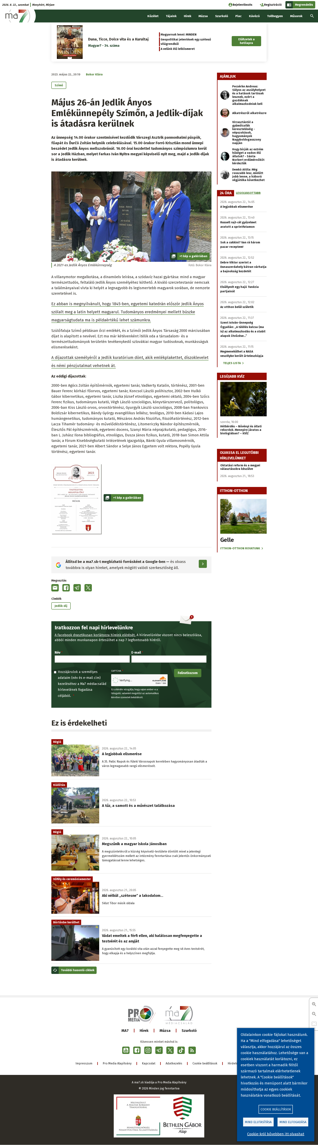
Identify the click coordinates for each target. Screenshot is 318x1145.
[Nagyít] (314, 1005)
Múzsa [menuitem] (203, 16)
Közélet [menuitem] (152, 16)
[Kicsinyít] (314, 1014)
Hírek (144, 1030)
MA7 (125, 1030)
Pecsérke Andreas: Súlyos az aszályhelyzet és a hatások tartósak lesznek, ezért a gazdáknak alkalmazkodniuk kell (249, 95)
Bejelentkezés (242, 4)
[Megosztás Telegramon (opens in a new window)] (77, 587)
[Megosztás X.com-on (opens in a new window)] (88, 587)
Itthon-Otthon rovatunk (240, 548)
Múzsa (165, 1030)
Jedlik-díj (61, 606)
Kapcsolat (148, 1063)
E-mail (136, 653)
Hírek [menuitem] (187, 16)
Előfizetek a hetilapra (246, 41)
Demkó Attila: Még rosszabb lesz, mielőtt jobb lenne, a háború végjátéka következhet (248, 175)
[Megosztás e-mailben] (55, 587)
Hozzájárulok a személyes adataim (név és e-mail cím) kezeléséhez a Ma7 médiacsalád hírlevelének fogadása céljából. (82, 684)
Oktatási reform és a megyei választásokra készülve (240, 467)
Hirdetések (235, 1063)
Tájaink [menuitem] (171, 16)
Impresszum (83, 1063)
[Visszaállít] (314, 1024)
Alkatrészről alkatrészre (249, 113)
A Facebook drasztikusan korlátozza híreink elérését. (95, 635)
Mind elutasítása (258, 1122)
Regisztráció (273, 4)
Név (57, 653)
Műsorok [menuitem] (296, 16)
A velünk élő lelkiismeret (178, 49)
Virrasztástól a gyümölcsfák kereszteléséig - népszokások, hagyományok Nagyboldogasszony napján (246, 132)
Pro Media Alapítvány (117, 1063)
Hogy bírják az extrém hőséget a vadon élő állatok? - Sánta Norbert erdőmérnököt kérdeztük (248, 156)
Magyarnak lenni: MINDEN (179, 34)
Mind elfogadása (293, 1122)
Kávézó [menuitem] (254, 16)
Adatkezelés (174, 1063)
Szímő (59, 85)
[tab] (226, 193)
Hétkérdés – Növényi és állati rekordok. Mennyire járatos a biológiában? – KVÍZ (241, 430)
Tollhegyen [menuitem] (275, 16)
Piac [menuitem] (238, 16)
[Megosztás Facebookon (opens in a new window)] (66, 587)
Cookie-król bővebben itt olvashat (275, 1134)
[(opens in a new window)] (126, 1050)
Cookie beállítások (204, 1063)
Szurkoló (189, 1030)
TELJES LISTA (232, 363)
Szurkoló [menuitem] (221, 16)
